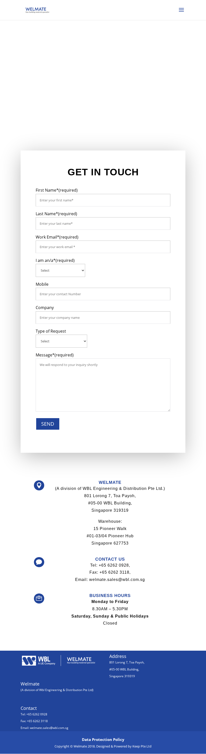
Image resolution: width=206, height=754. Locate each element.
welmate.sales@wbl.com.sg (49, 728)
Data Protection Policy (103, 739)
